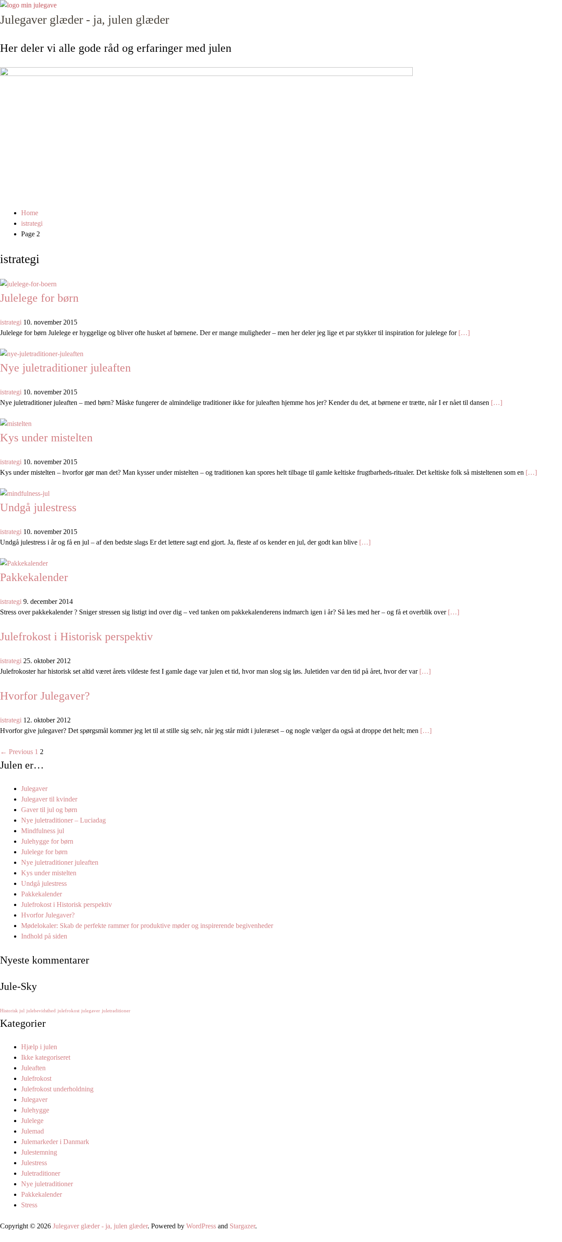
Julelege (32, 1120)
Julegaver (34, 788)
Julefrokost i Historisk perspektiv (76, 636)
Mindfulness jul (42, 830)
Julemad (32, 1131)
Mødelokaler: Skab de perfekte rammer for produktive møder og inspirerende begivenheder (147, 925)
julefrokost (68, 1010)
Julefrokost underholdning (57, 1089)
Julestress (34, 1162)
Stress (29, 1205)
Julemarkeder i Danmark (55, 1141)
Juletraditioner (40, 1173)
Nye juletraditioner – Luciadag (63, 820)
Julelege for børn (39, 298)
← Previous (16, 751)
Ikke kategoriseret (45, 1057)
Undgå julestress (38, 507)
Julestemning (39, 1152)
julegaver (90, 1010)
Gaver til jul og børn (49, 809)
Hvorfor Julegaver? (45, 696)
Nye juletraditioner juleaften (65, 367)
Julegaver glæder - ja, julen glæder (84, 19)
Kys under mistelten (46, 437)
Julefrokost (36, 1078)
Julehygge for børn (47, 841)
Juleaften (33, 1068)
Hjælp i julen (39, 1047)
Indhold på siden (44, 936)
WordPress (201, 1226)
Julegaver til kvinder (49, 799)
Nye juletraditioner (47, 1184)
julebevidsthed (41, 1010)
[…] (464, 332)
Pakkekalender (34, 577)
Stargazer (242, 1226)
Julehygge (35, 1110)
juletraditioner (116, 1010)
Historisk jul (12, 1010)
